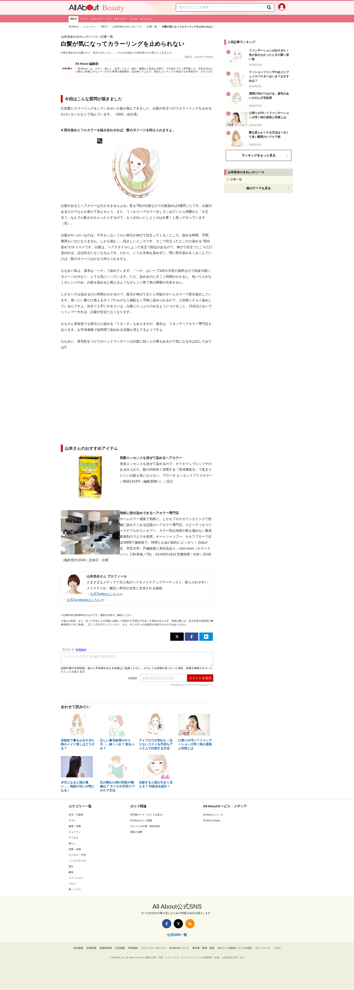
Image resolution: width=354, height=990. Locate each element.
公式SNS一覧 (177, 935)
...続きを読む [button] (206, 71)
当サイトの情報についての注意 (235, 948)
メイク (83, 18)
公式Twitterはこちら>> (106, 594)
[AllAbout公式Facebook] (166, 923)
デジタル (73, 837)
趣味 (71, 872)
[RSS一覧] (190, 923)
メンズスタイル (77, 860)
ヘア (108, 18)
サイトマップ (262, 948)
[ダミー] (137, 168)
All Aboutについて (179, 948)
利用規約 (133, 948)
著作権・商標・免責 (203, 948)
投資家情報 (106, 948)
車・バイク (75, 889)
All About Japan (211, 820)
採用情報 (91, 948)
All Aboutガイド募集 (141, 820)
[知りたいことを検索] (269, 7)
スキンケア (97, 18)
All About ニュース (213, 814)
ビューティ (90, 26)
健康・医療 (75, 826)
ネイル (133, 18)
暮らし (72, 843)
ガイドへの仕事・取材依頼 (145, 826)
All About (73, 26)
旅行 (71, 866)
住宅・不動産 (76, 814)
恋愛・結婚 (75, 849)
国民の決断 (136, 832)
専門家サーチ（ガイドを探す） (147, 814)
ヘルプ (277, 948)
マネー (72, 820)
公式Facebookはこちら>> (85, 600)
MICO (73, 18)
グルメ (72, 883)
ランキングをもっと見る (259, 155)
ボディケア (120, 18)
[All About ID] (281, 7)
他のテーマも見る (258, 188)
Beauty (113, 7)
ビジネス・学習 (77, 854)
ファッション (76, 877)
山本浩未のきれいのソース (127, 26)
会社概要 (78, 948)
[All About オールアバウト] (84, 8)
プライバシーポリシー (153, 948)
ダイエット (147, 18)
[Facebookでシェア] (191, 637)
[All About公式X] (178, 923)
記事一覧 (152, 26)
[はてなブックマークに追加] (206, 637)
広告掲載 (120, 948)
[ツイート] (177, 637)
